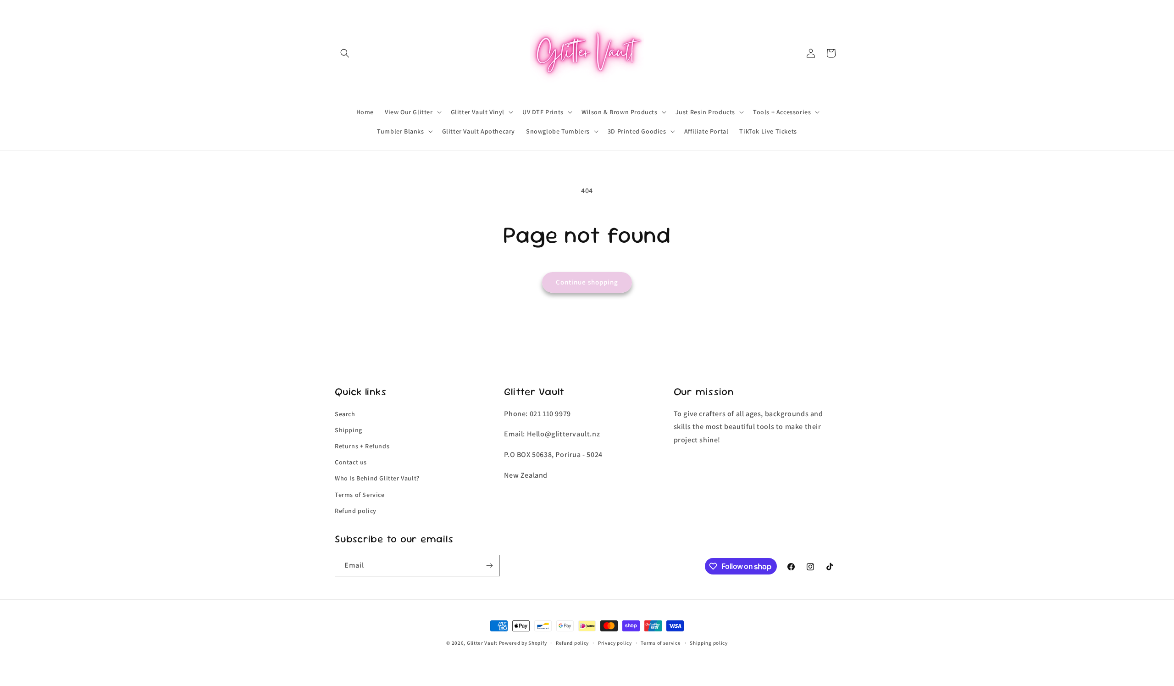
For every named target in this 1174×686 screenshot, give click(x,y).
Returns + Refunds (362, 446)
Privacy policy (615, 643)
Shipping (348, 430)
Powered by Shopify (523, 643)
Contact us (351, 462)
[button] (345, 53)
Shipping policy (709, 643)
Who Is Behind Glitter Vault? (377, 478)
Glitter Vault (482, 643)
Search (345, 414)
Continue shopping (587, 282)
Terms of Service (360, 495)
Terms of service (661, 643)
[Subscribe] (489, 565)
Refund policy (356, 511)
